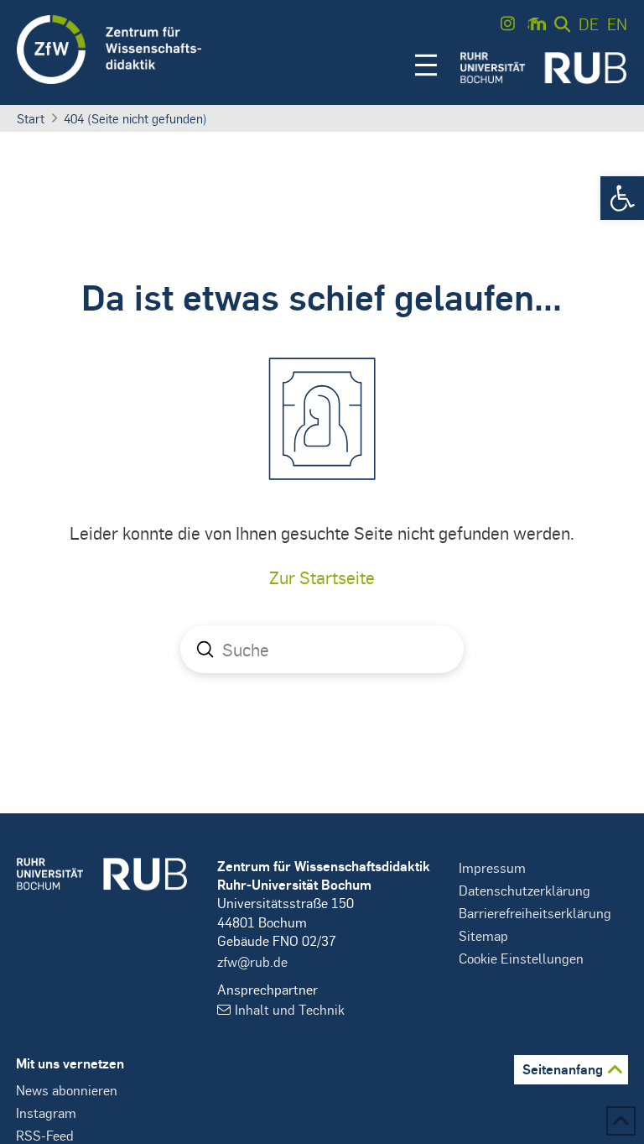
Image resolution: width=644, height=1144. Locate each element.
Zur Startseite (322, 577)
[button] (622, 198)
